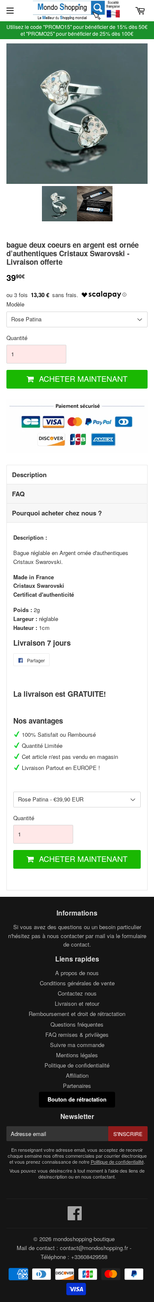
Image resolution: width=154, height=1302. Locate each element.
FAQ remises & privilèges (77, 1034)
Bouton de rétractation (77, 1099)
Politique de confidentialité (77, 1065)
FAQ (18, 493)
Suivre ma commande (77, 1045)
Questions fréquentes (77, 1024)
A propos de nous (77, 973)
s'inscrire (127, 1133)
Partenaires (77, 1086)
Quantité (16, 338)
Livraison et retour (77, 1003)
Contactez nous (77, 993)
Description (29, 474)
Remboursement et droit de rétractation (77, 1014)
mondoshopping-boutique (84, 1239)
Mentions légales (77, 1055)
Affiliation (77, 1075)
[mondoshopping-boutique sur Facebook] (75, 1217)
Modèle (15, 304)
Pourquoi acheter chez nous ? (57, 513)
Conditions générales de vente (77, 983)
